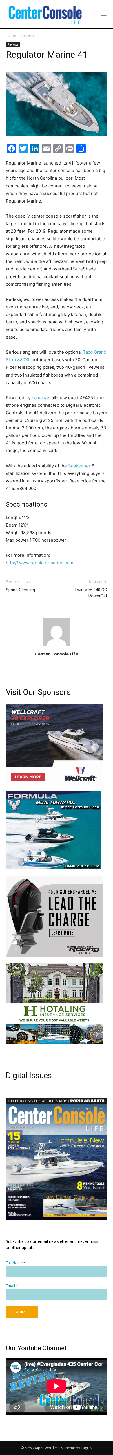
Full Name (16, 1262)
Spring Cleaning (20, 589)
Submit (21, 1312)
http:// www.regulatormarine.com (39, 562)
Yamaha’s (42, 397)
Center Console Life (56, 654)
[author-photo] (56, 645)
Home (11, 35)
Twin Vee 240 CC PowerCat (90, 593)
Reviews (27, 35)
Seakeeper (79, 466)
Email (12, 1285)
